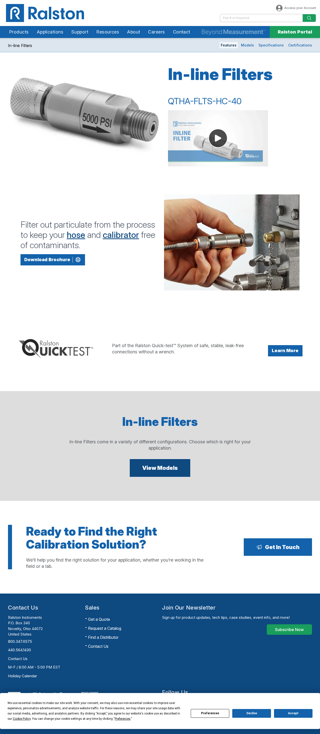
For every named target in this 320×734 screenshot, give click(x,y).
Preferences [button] (122, 719)
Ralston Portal (295, 31)
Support (79, 31)
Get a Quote (99, 619)
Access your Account (300, 8)
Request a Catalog (104, 628)
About (133, 31)
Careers (156, 31)
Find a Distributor (103, 637)
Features (228, 45)
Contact (181, 31)
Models (247, 45)
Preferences (210, 713)
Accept (293, 713)
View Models (160, 468)
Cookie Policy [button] (21, 719)
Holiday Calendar (22, 676)
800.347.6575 (20, 641)
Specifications (271, 45)
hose (76, 235)
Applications (50, 31)
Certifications (300, 45)
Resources (107, 31)
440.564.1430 (19, 650)
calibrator (121, 235)
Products (19, 31)
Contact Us (18, 658)
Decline (251, 713)
